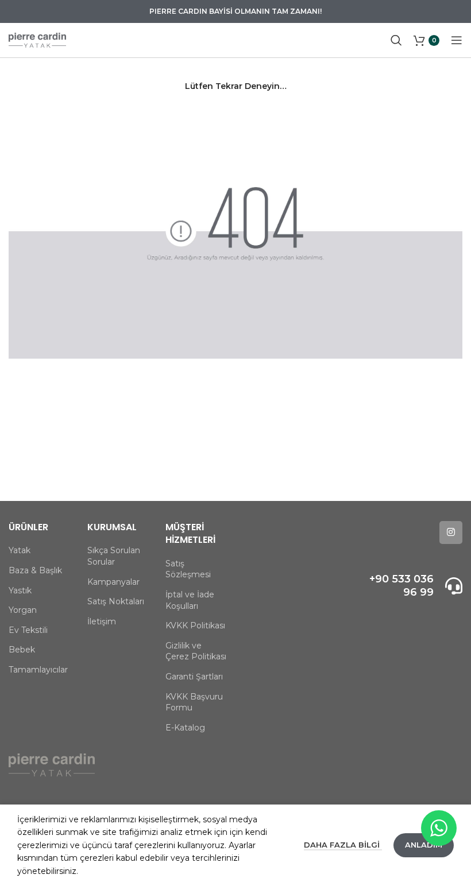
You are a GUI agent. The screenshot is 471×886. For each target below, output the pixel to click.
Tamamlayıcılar (38, 669)
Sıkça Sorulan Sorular (113, 556)
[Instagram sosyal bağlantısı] (450, 532)
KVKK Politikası (195, 625)
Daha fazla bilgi (343, 844)
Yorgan (23, 610)
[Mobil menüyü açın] (456, 40)
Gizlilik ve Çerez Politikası (195, 651)
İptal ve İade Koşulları (189, 600)
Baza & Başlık (35, 570)
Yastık (20, 590)
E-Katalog (185, 727)
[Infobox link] (412, 586)
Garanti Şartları (194, 676)
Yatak (19, 550)
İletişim (101, 621)
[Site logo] (37, 39)
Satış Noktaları (115, 601)
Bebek (22, 649)
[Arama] (396, 40)
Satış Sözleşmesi (188, 569)
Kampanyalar (113, 582)
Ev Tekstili (28, 630)
